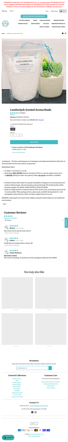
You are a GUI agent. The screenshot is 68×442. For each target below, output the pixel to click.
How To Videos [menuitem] (44, 27)
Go (50, 368)
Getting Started (17, 378)
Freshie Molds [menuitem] (22, 23)
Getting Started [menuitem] (24, 20)
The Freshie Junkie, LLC (37, 434)
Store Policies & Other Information (51, 382)
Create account (54, 11)
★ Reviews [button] (66, 222)
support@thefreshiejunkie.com (39, 406)
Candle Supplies (16, 382)
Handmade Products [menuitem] (58, 23)
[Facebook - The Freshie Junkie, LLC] (63, 33)
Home (3, 33)
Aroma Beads (16, 389)
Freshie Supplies (16, 384)
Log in (47, 11)
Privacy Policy (50, 386)
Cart (63, 11)
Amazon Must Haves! (17, 397)
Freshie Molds (16, 387)
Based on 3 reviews (10, 218)
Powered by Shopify (34, 436)
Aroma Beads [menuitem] (35, 23)
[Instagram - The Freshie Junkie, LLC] (65, 33)
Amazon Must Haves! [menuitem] (58, 27)
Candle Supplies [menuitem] (45, 20)
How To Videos (17, 395)
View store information (18, 152)
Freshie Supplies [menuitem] (59, 20)
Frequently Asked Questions (50, 384)
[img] (14, 226)
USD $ (11, 11)
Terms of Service (50, 388)
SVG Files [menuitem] (46, 23)
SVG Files (17, 391)
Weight (12, 126)
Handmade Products (17, 393)
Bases (17, 380)
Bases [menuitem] (35, 20)
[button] (14, 113)
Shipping (13, 117)
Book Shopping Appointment (34, 16)
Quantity (12, 132)
